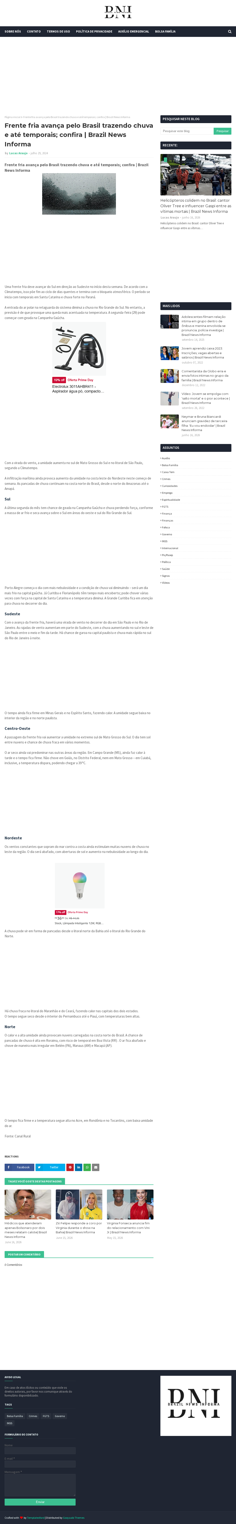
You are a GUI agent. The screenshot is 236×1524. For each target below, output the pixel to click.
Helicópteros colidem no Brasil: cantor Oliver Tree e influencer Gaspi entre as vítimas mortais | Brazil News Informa (195, 206)
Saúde (166, 569)
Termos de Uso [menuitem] (58, 31)
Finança (167, 513)
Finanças (167, 520)
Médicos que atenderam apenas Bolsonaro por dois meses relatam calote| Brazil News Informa (26, 1230)
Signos (166, 575)
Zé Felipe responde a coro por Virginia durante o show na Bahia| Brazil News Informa (79, 1227)
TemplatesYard (35, 1517)
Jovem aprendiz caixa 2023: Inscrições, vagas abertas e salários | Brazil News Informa (203, 352)
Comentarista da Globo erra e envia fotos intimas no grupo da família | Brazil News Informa (205, 375)
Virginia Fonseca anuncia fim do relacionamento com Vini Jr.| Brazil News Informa (128, 1227)
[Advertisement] (118, 76)
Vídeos (166, 582)
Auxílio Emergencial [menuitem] (133, 31)
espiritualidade (171, 499)
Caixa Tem (168, 472)
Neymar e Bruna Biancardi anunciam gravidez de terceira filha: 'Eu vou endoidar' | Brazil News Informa (204, 423)
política (166, 562)
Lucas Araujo (18, 153)
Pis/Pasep (167, 555)
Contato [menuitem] (34, 31)
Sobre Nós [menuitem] (13, 31)
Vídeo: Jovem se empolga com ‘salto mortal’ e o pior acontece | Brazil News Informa (206, 398)
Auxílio (166, 458)
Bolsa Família (170, 465)
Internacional (170, 548)
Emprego (167, 492)
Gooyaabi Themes (73, 1517)
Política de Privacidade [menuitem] (94, 31)
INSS (164, 541)
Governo (167, 534)
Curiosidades (169, 486)
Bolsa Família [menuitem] (165, 31)
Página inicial (13, 117)
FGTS (165, 506)
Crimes (166, 479)
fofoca (166, 527)
